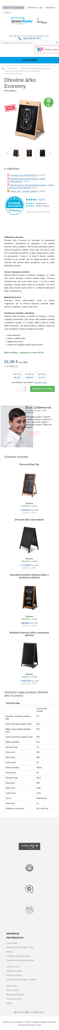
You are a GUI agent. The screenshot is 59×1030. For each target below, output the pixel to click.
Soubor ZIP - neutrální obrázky (24, 191)
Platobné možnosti (14, 975)
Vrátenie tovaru (12, 967)
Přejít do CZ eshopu (12, 7)
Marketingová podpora (15, 994)
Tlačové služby (12, 990)
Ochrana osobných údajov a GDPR (21, 980)
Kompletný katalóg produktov (18, 956)
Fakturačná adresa (14, 971)
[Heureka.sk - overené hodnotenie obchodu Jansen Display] (29, 214)
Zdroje (9, 1003)
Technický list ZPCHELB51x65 (23, 175)
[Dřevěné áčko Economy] (16, 153)
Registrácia (50, 7)
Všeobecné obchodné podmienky (20, 960)
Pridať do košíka (42, 389)
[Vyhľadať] (57, 43)
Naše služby (11, 986)
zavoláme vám (40, 382)
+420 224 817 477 (31, 38)
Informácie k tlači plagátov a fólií (20, 947)
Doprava (9, 952)
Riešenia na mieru (13, 999)
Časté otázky (11, 943)
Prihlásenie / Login (35, 7)
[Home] (3, 68)
